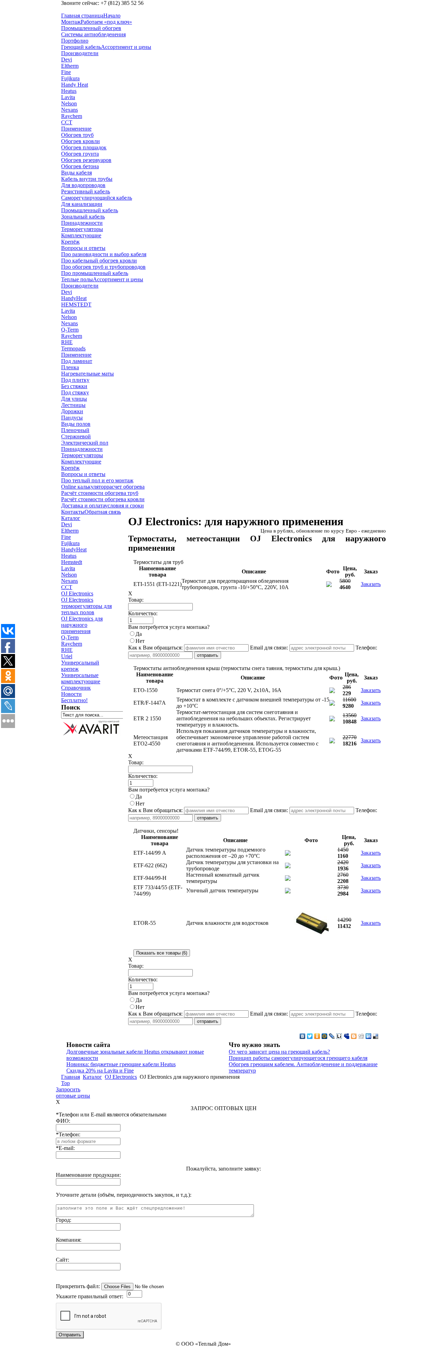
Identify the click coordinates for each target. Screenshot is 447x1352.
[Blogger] (354, 1036)
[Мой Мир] (324, 1036)
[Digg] (361, 1036)
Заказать (371, 584)
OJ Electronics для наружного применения (82, 625)
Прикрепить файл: (78, 1286)
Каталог (70, 518)
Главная (70, 1077)
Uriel (66, 656)
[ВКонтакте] (302, 1036)
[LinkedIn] (368, 1036)
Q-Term (70, 637)
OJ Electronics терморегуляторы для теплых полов (86, 606)
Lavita (68, 568)
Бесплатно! (74, 700)
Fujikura (70, 543)
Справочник (76, 688)
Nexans (69, 581)
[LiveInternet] (339, 1036)
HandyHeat (74, 549)
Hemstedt (71, 562)
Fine (66, 537)
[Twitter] (310, 1036)
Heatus (68, 556)
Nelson (69, 575)
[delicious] (376, 1036)
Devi (66, 524)
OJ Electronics (77, 593)
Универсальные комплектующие (80, 678)
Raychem (71, 644)
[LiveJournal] (332, 1036)
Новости (71, 694)
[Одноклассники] (317, 1036)
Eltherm (70, 531)
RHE (67, 650)
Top (65, 1083)
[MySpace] (346, 1036)
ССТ (66, 587)
